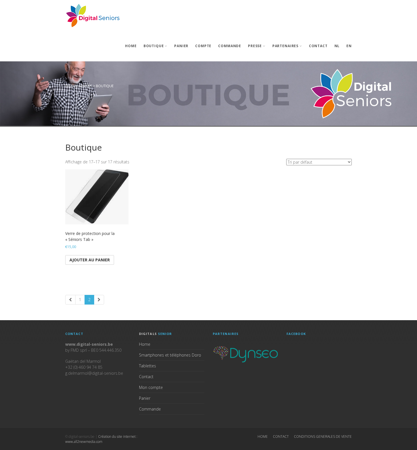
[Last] (99, 300)
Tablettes (147, 365)
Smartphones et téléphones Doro (170, 355)
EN (349, 45)
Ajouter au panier (90, 259)
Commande (229, 45)
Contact (318, 45)
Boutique (154, 45)
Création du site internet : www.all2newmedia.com (101, 439)
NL (337, 45)
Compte (203, 45)
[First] (70, 300)
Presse (255, 45)
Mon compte (151, 387)
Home (130, 45)
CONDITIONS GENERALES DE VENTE (323, 436)
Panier (181, 45)
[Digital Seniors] (93, 15)
